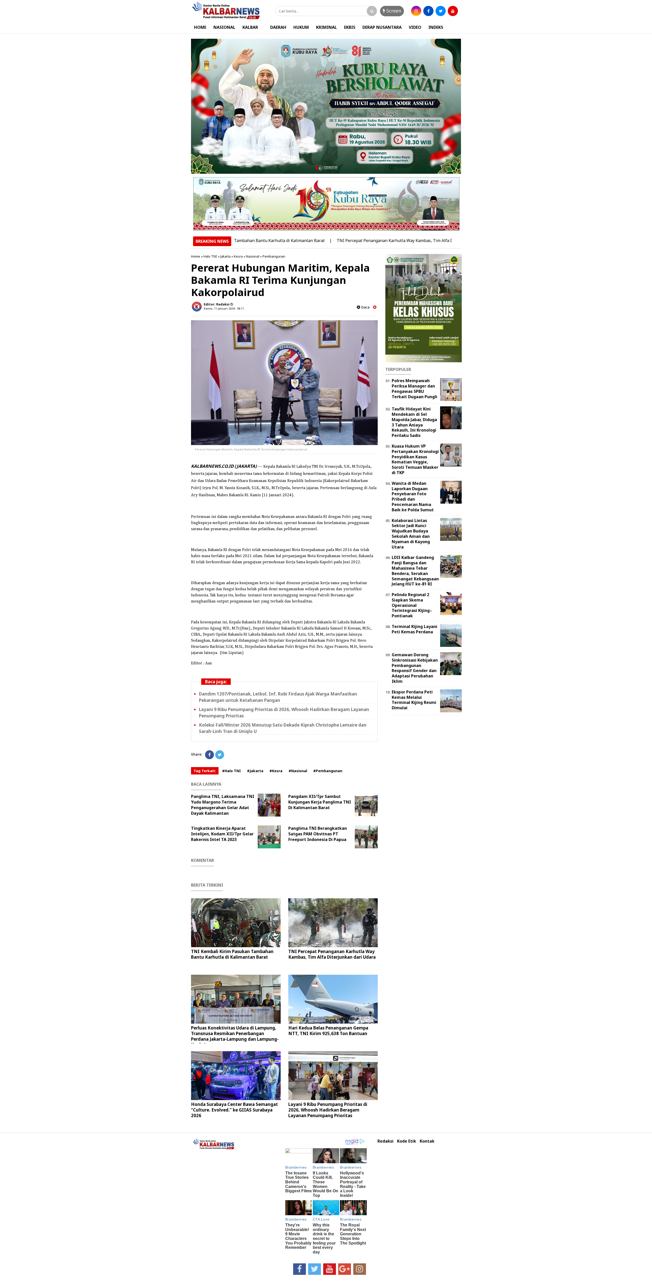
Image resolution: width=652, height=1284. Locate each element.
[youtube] (453, 11)
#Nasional (298, 770)
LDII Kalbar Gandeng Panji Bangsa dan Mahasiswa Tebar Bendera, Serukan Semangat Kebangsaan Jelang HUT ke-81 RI (415, 571)
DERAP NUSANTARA (382, 27)
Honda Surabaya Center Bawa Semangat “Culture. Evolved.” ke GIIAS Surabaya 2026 (234, 1109)
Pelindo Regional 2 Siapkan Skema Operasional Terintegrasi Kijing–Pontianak (412, 605)
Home (195, 256)
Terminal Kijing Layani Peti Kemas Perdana (414, 629)
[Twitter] (219, 754)
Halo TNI (210, 256)
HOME (200, 27)
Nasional (252, 256)
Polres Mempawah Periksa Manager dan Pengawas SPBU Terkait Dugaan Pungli (414, 388)
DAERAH (278, 27)
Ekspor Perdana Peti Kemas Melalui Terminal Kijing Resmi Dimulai (414, 700)
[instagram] (416, 11)
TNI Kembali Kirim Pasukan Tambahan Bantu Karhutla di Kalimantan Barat (232, 954)
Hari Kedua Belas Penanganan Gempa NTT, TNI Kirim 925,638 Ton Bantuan (328, 1030)
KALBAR (250, 27)
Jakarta (225, 256)
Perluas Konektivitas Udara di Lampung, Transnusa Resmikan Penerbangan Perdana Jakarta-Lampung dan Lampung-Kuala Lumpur (235, 1036)
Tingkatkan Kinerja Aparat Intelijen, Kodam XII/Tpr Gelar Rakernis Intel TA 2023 (222, 833)
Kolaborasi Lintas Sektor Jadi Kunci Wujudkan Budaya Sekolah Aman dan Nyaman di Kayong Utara (411, 534)
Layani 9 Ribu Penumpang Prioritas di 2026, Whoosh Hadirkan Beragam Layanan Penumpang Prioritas (327, 1109)
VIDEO (415, 27)
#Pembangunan (327, 770)
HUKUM (301, 27)
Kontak (427, 1141)
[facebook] (428, 11)
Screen (393, 11)
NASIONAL (224, 27)
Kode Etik (406, 1141)
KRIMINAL (326, 27)
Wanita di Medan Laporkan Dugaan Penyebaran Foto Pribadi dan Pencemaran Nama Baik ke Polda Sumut (413, 496)
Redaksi (385, 1141)
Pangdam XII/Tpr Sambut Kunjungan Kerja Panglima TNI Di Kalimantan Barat (319, 802)
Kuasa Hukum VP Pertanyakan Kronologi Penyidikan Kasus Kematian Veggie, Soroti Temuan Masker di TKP (415, 459)
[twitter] (441, 11)
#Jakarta (255, 770)
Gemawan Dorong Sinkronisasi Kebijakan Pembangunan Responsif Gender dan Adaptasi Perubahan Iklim (415, 668)
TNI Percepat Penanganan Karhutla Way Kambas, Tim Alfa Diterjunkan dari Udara (365, 240)
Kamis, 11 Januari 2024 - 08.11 (224, 308)
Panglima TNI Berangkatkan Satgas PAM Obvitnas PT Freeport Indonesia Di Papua (317, 833)
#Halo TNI (231, 770)
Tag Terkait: (205, 770)
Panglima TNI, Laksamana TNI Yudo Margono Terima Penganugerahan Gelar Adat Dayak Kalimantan (222, 805)
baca (365, 307)
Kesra (238, 256)
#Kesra (275, 770)
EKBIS (349, 27)
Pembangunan (274, 256)
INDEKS (435, 27)
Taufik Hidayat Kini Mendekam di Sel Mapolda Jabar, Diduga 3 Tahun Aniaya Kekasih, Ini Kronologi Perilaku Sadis (414, 422)
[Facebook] (209, 754)
